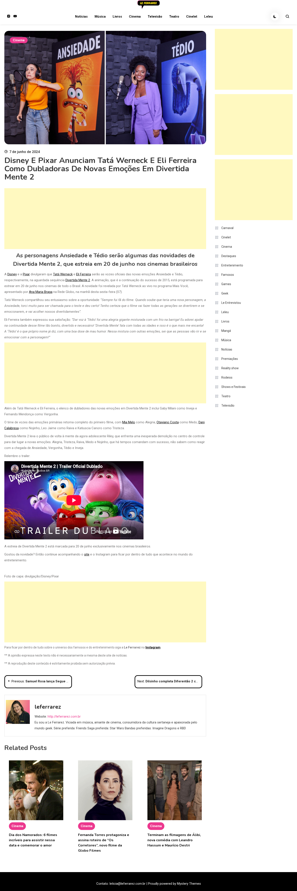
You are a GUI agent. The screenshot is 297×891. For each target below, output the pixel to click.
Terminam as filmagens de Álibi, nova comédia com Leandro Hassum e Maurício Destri (174, 840)
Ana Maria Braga (40, 292)
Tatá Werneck (63, 274)
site (86, 554)
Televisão (155, 16)
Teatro (174, 16)
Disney (12, 274)
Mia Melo (128, 422)
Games (226, 284)
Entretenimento (232, 265)
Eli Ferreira (83, 274)
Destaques (228, 256)
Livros (117, 16)
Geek (224, 293)
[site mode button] (275, 16)
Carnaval (227, 228)
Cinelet (191, 16)
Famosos (227, 274)
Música (100, 16)
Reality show (230, 368)
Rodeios (226, 377)
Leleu (208, 16)
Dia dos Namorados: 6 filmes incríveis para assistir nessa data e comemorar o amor (33, 840)
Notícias (81, 16)
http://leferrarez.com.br (64, 716)
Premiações (229, 359)
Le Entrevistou (231, 302)
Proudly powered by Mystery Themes (174, 884)
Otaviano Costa (168, 422)
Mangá (226, 330)
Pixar (26, 274)
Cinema (135, 16)
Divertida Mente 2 (77, 280)
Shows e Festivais (233, 387)
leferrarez (48, 707)
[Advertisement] (105, 218)
